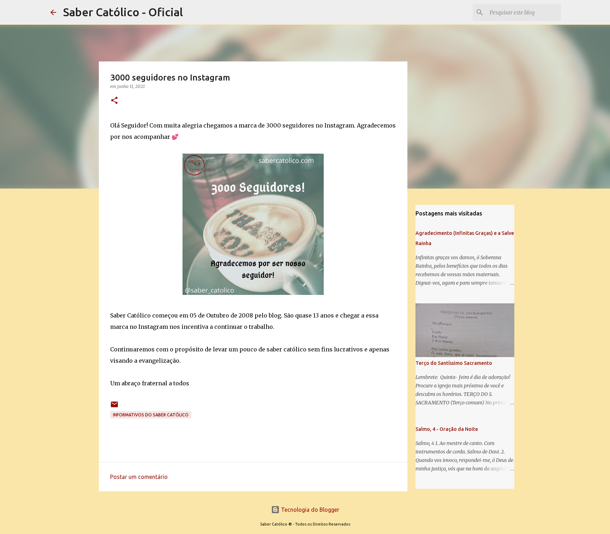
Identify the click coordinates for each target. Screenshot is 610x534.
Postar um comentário (139, 477)
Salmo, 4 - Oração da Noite (446, 429)
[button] (114, 101)
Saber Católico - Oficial (123, 12)
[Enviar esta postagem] (114, 407)
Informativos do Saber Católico (151, 415)
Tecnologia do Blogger (309, 509)
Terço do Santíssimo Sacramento (453, 363)
